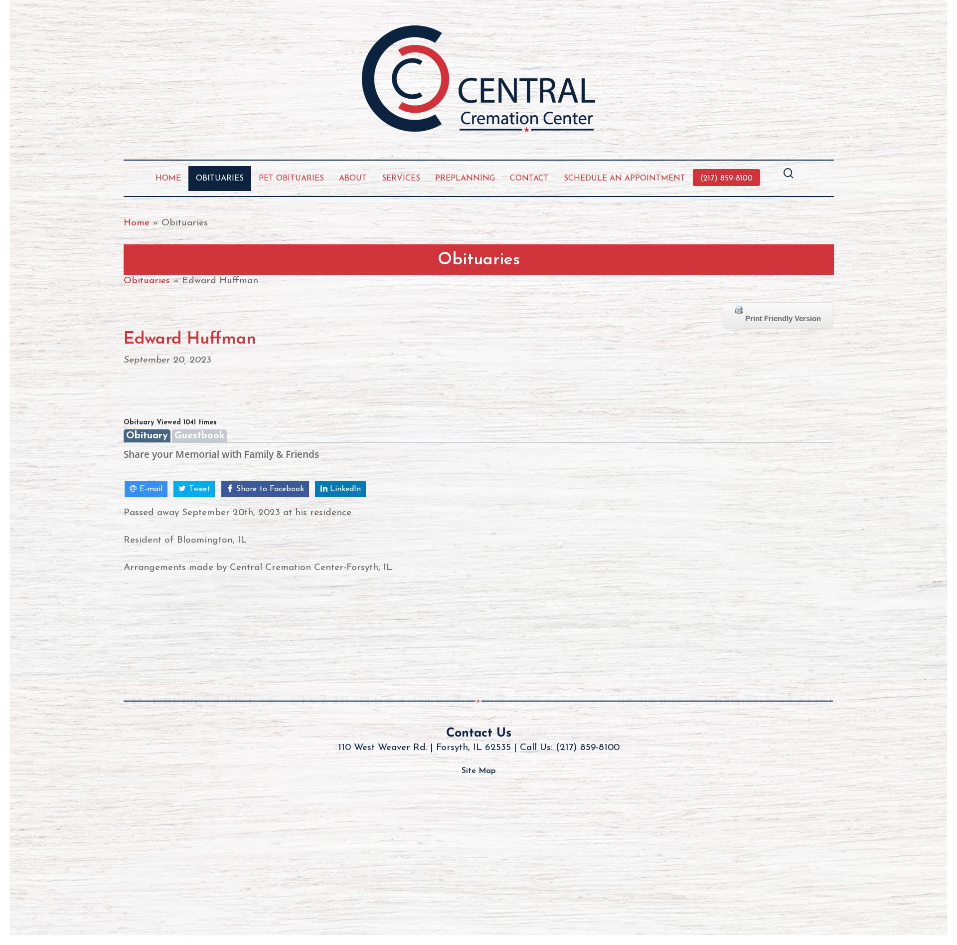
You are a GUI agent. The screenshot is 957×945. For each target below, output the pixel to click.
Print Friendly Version (782, 318)
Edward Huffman (190, 339)
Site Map (478, 771)
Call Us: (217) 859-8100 (570, 748)
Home (137, 223)
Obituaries (147, 281)
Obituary (147, 436)
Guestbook (199, 436)
